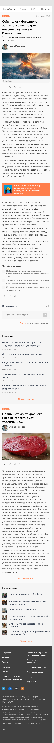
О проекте (6, 653)
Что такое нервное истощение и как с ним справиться (28, 603)
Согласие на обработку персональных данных (37, 654)
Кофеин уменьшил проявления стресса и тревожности (27, 288)
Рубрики (5, 657)
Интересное (32, 677)
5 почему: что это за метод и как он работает (26, 625)
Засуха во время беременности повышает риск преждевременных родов (27, 281)
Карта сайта (32, 681)
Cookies (5, 671)
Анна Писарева (17, 46)
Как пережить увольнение (22, 609)
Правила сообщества (36, 667)
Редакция (6, 662)
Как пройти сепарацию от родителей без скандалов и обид (29, 633)
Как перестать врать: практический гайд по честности (29, 618)
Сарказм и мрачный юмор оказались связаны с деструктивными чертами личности (27, 189)
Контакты (6, 667)
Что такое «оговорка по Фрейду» (25, 594)
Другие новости (26, 399)
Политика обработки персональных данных (12, 677)
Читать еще (26, 641)
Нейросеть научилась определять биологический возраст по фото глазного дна (27, 274)
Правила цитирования (37, 672)
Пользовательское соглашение (35, 661)
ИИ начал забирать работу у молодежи (22, 354)
